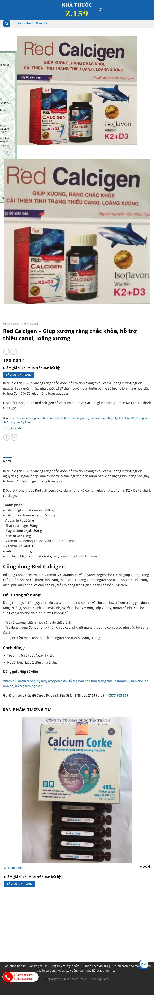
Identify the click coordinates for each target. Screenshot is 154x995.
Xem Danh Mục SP (32, 23)
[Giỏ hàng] (100, 10)
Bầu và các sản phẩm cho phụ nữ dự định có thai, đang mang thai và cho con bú (63, 418)
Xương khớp (24, 422)
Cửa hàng (30, 324)
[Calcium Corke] (77, 790)
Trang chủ (11, 324)
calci (11, 428)
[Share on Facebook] (6, 437)
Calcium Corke (13, 868)
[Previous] (5, 308)
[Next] (18, 149)
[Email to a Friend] (14, 437)
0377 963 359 (118, 695)
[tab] (7, 461)
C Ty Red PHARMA (123, 418)
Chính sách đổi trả (95, 966)
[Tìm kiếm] (6, 23)
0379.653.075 (25, 979)
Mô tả (7, 461)
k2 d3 (18, 428)
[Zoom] (8, 151)
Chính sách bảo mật (126, 966)
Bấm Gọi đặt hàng (18, 375)
